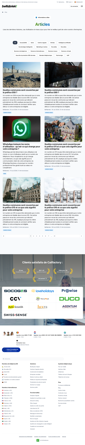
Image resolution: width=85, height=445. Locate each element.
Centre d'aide (61, 390)
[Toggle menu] (82, 6)
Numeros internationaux (37, 51)
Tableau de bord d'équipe (65, 374)
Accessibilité (23, 42)
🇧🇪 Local (4, 374)
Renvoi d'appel (34, 418)
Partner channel (62, 398)
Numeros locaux (52, 51)
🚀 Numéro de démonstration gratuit (11, 377)
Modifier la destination (36, 416)
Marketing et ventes (41, 47)
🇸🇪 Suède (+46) (6, 421)
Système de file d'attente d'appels (39, 421)
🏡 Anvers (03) (6, 366)
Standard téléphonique (45, 55)
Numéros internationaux (9, 387)
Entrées (52, 42)
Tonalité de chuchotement (37, 426)
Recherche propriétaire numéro (66, 400)
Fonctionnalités (35, 392)
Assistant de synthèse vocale (37, 398)
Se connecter (74, 6)
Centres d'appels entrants (37, 369)
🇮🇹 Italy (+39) (5, 408)
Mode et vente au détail (36, 377)
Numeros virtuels (66, 51)
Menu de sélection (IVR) (36, 411)
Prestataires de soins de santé (38, 382)
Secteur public (34, 387)
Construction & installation (36, 372)
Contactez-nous (62, 393)
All (15, 42)
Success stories (62, 403)
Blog (6, 12)
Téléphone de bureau (63, 377)
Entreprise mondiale (35, 374)
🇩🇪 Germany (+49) (7, 403)
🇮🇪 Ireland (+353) (6, 405)
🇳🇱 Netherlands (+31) (7, 411)
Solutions (33, 364)
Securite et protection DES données (25, 55)
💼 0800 (4, 382)
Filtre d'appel (33, 403)
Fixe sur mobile (62, 366)
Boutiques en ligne (35, 366)
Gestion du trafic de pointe (37, 405)
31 (54, 236)
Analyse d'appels (34, 395)
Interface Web (62, 369)
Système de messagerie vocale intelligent (41, 423)
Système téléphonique (65, 364)
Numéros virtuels (62, 395)
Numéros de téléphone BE (10, 364)
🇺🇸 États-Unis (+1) (7, 395)
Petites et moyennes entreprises (38, 379)
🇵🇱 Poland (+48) (6, 413)
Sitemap (64, 436)
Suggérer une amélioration (40, 436)
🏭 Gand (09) (5, 372)
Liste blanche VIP (34, 408)
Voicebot (32, 429)
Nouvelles (54, 47)
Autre (32, 42)
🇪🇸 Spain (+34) (6, 418)
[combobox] (34, 359)
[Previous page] (3, 236)
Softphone (61, 372)
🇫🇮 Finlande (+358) (7, 398)
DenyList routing (34, 400)
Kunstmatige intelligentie (25, 47)
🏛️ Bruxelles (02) (6, 369)
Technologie (59, 55)
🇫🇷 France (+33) (6, 400)
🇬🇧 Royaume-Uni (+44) (8, 416)
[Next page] (81, 236)
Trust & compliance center (54, 436)
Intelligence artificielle (65, 42)
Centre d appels (42, 42)
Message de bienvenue (36, 413)
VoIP (68, 55)
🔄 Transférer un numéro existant (11, 379)
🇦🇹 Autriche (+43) (7, 390)
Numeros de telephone (20, 51)
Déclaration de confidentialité (25, 436)
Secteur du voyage (35, 384)
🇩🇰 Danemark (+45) (7, 393)
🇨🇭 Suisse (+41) (6, 423)
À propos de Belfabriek (64, 385)
